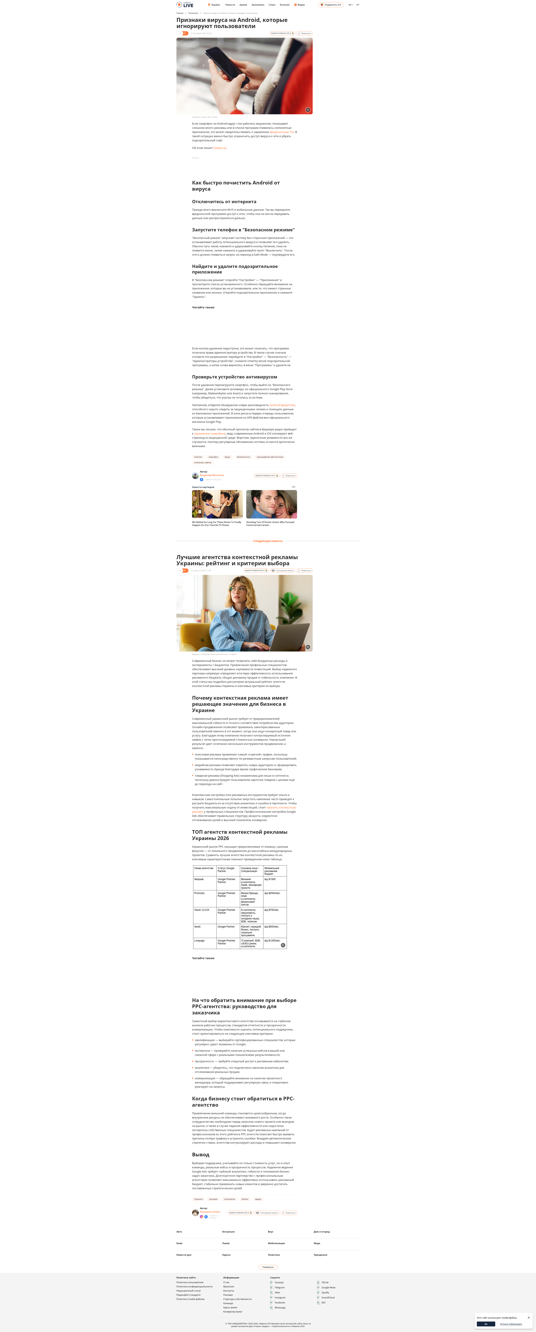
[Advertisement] (243, 166)
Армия (243, 4)
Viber (277, 1292)
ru (350, 4)
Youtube (279, 1282)
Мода (317, 1243)
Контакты (228, 1290)
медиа (258, 1199)
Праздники (320, 1254)
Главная (179, 13)
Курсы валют (230, 1307)
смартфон (213, 457)
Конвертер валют (232, 1311)
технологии (229, 1199)
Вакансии (228, 1286)
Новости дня (183, 1254)
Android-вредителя (282, 405)
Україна (215, 4)
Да (486, 1323)
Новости (230, 4)
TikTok (325, 1282)
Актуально (228, 1231)
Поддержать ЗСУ (333, 4)
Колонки (285, 4)
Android (198, 457)
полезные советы (202, 462)
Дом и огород (322, 1231)
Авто (179, 1231)
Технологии (193, 13)
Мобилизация (276, 1243)
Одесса (226, 1254)
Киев (179, 1243)
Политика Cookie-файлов (190, 1299)
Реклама (228, 1294)
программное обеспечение (270, 457)
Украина (198, 1199)
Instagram (280, 1297)
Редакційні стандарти (188, 1294)
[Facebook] (201, 479)
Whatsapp (280, 1307)
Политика (274, 1254)
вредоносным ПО (282, 132)
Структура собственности (237, 1299)
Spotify (325, 1292)
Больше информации (511, 1324)
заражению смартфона (210, 433)
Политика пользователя (189, 1282)
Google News (329, 1287)
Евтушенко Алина (210, 1211)
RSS (324, 1302)
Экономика (258, 4)
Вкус (270, 1231)
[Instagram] (201, 1216)
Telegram (280, 1287)
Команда (228, 1303)
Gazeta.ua (219, 148)
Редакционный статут (188, 1290)
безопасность (243, 457)
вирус (227, 457)
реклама (213, 1199)
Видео (301, 4)
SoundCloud (328, 1297)
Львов (225, 1243)
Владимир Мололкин (212, 475)
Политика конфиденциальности (194, 1286)
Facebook (280, 1302)
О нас (226, 1282)
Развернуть (268, 1267)
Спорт (272, 4)
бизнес (245, 1199)
